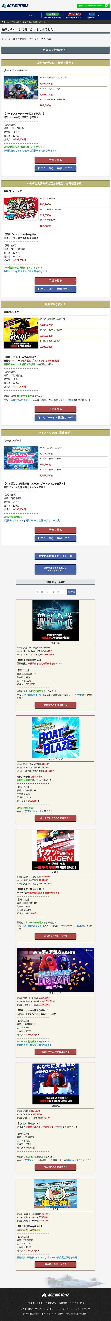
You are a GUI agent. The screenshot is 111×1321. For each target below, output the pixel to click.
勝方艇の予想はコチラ (55, 1264)
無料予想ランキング (74, 17)
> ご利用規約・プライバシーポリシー (38, 1309)
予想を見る (55, 159)
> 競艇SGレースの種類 (56, 1303)
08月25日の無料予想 (52, 17)
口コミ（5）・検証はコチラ (55, 289)
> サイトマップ (83, 1309)
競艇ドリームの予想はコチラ (55, 1051)
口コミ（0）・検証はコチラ (55, 168)
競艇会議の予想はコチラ (55, 705)
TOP (31, 15)
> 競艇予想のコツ (35, 1303)
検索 (72, 592)
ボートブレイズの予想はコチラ (55, 818)
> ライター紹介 (77, 1303)
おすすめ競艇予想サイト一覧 (55, 556)
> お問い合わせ (66, 1309)
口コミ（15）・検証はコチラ (55, 417)
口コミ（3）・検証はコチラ (55, 538)
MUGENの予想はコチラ (55, 936)
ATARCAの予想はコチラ (56, 1167)
